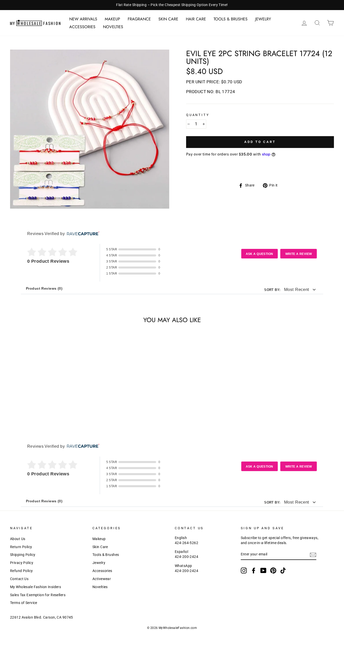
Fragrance (139, 19)
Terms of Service (23, 603)
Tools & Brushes (231, 19)
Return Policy (21, 547)
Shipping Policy (22, 555)
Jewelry (263, 19)
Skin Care (168, 19)
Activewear (101, 579)
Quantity (198, 115)
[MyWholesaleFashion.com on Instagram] (244, 570)
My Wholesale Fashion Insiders (35, 587)
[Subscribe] (313, 555)
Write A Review (298, 254)
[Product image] (89, 129)
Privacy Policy (21, 563)
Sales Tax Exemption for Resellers (37, 595)
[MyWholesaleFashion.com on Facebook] (254, 570)
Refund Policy (21, 571)
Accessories (82, 27)
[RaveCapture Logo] (82, 234)
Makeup (112, 19)
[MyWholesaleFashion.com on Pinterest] (273, 570)
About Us (17, 539)
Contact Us (19, 579)
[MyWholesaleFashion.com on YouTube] (263, 570)
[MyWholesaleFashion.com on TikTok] (283, 570)
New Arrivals (83, 19)
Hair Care (196, 19)
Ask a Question (259, 254)
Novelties (113, 27)
